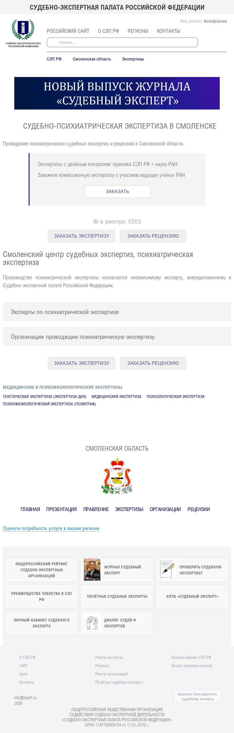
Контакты (168, 31)
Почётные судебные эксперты (119, 682)
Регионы (138, 31)
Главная (30, 509)
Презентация (61, 509)
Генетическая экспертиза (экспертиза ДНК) (44, 396)
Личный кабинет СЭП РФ (191, 657)
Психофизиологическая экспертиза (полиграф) (49, 403)
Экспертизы (133, 59)
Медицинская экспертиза (117, 396)
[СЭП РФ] (23, 47)
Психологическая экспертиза (176, 396)
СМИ (23, 665)
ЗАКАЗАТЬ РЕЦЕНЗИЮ (153, 236)
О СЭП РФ (108, 31)
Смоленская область (92, 59)
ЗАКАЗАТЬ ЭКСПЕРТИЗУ (81, 236)
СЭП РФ (54, 59)
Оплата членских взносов (191, 665)
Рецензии (198, 509)
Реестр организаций (111, 673)
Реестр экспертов (109, 657)
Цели (23, 673)
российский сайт (68, 31)
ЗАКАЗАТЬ (117, 191)
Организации (165, 509)
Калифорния (215, 20)
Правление (96, 509)
